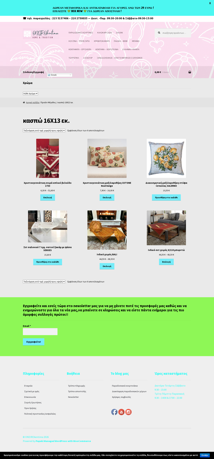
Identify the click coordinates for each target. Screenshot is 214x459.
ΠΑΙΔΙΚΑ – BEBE (121, 41)
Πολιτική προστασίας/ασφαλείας (40, 413)
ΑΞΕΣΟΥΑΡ (88, 57)
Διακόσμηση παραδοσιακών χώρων (129, 391)
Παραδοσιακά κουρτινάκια (125, 385)
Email (27, 325)
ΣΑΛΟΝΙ (119, 32)
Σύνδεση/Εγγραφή (33, 72)
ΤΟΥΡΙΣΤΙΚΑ (74, 57)
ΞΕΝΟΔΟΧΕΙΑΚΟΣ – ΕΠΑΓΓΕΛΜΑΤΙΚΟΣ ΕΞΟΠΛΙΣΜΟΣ (119, 57)
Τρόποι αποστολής (77, 391)
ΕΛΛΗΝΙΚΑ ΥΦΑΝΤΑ (131, 49)
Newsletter (73, 397)
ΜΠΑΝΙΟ (135, 41)
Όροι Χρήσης (30, 408)
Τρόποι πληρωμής (76, 385)
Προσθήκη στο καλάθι (166, 197)
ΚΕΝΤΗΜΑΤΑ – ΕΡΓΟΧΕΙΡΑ (80, 49)
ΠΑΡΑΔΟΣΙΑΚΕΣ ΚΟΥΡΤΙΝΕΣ (81, 32)
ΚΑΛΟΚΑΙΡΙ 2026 (104, 32)
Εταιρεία (28, 385)
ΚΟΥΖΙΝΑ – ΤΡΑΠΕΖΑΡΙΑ (79, 41)
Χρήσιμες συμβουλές (121, 397)
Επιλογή (47, 197)
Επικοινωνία (30, 397)
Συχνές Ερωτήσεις (33, 402)
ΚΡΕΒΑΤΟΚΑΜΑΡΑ (102, 41)
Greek (53, 75)
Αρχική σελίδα (32, 102)
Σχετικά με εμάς (31, 391)
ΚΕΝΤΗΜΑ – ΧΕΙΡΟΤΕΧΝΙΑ (107, 49)
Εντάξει (205, 455)
